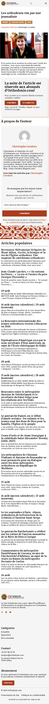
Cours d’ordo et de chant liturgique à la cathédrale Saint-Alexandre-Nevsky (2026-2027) (24, 438)
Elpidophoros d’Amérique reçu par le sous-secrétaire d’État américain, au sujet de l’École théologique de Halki (23, 343)
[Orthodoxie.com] (9, 3)
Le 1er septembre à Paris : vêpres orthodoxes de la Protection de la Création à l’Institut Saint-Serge (21, 515)
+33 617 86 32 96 (8, 652)
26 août (5, 575)
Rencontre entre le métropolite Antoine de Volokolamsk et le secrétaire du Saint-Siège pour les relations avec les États (20, 395)
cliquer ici (30, 107)
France (5, 22)
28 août (5, 361)
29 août (5, 290)
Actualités (5, 632)
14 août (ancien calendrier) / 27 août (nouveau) (22, 497)
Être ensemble (7, 638)
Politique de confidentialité (33, 695)
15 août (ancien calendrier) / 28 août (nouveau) (22, 376)
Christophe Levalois (24, 146)
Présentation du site (10, 695)
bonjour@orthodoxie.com (12, 655)
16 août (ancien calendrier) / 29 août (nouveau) (23, 306)
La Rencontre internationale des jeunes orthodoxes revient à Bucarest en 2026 (24, 324)
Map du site (35, 699)
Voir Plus (8, 683)
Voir (29, 22)
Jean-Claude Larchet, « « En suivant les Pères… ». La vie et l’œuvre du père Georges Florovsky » (24, 274)
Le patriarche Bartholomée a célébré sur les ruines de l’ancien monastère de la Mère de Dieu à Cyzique (23, 534)
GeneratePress (24, 699)
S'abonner (11, 103)
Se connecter (28, 103)
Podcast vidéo (17, 22)
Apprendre (6, 635)
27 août (5, 482)
